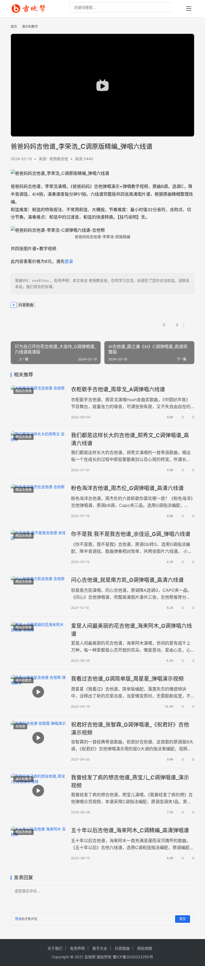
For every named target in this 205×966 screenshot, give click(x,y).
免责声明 (77, 948)
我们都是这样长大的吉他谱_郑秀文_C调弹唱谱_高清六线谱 (130, 439)
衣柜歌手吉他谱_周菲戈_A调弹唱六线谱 (118, 389)
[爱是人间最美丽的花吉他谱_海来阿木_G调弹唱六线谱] (38, 639)
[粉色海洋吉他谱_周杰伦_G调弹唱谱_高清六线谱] (38, 501)
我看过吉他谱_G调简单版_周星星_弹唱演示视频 (127, 679)
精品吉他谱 (23, 391)
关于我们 (55, 948)
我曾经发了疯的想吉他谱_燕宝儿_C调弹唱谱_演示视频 (130, 781)
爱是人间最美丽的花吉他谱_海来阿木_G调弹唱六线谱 (131, 630)
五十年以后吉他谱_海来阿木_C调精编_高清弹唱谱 (130, 830)
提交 (182, 919)
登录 (69, 261)
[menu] (188, 8)
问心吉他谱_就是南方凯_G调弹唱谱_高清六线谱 (127, 580)
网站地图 (144, 948)
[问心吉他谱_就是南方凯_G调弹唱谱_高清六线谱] (38, 593)
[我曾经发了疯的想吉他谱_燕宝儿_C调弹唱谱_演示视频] (38, 791)
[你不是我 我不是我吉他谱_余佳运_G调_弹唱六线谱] (38, 547)
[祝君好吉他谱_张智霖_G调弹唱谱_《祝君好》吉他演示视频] (38, 738)
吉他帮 (90, 957)
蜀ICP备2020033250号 (133, 957)
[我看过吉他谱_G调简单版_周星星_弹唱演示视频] (38, 692)
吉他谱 (20, 726)
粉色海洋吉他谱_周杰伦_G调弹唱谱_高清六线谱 (127, 488)
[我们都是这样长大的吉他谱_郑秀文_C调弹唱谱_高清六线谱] (38, 448)
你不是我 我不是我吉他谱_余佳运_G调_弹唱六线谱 (130, 534)
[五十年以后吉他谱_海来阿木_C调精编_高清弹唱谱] (38, 843)
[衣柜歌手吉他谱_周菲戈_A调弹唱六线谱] (38, 402)
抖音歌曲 (25, 304)
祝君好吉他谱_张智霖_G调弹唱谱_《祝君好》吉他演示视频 (130, 728)
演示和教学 (23, 680)
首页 (14, 27)
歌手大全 (99, 948)
